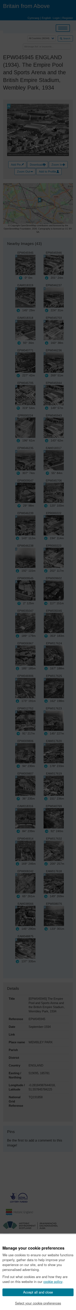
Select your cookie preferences (38, 1303)
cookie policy (52, 1281)
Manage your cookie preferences (33, 1248)
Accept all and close (38, 1292)
